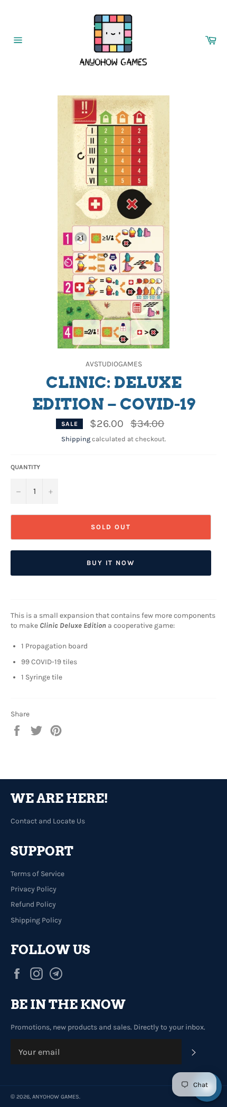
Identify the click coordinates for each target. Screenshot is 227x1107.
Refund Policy (33, 904)
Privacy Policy (33, 889)
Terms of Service (37, 873)
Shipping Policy (36, 920)
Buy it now (111, 563)
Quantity (25, 467)
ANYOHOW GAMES (55, 1096)
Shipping (75, 439)
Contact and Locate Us (48, 821)
